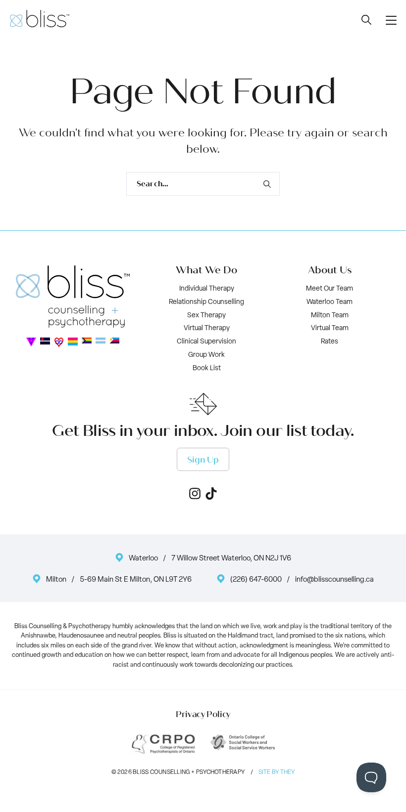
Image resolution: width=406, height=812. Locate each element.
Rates (329, 341)
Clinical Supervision (206, 341)
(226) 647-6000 (256, 580)
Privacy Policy (203, 715)
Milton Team (330, 315)
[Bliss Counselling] (39, 18)
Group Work (206, 355)
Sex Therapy (206, 315)
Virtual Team (330, 328)
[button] (391, 20)
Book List (207, 368)
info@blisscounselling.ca (334, 580)
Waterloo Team (329, 302)
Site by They (276, 772)
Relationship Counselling (206, 302)
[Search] (266, 183)
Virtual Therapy (207, 328)
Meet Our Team (329, 289)
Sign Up (203, 460)
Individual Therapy (206, 289)
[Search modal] (366, 19)
